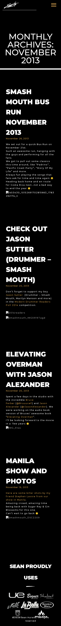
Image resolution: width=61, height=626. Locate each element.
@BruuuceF (24, 403)
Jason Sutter (14, 295)
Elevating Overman (20, 417)
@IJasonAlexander (34, 406)
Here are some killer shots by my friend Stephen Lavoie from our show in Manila (28, 496)
